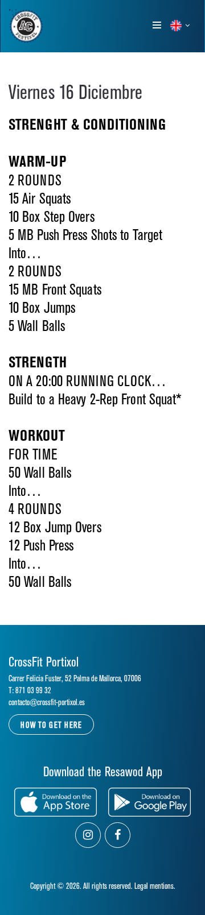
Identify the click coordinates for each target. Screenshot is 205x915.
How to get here (51, 725)
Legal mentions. (154, 886)
